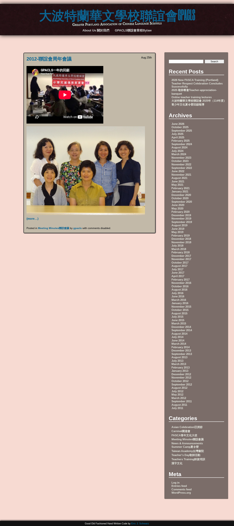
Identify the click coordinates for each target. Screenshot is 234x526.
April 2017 (177, 276)
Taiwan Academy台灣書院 (187, 451)
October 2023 (179, 160)
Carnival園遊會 (180, 431)
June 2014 (177, 340)
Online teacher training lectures (191, 97)
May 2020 (177, 208)
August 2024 (179, 147)
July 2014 (177, 336)
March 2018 (178, 249)
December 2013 (181, 350)
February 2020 (180, 211)
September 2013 (181, 353)
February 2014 (180, 347)
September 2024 (181, 144)
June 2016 (177, 296)
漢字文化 (176, 463)
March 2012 (178, 398)
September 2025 (181, 130)
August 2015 (179, 313)
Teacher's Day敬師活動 (185, 455)
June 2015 (177, 320)
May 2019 (177, 232)
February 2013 (180, 367)
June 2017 (177, 272)
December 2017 (181, 255)
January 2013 (179, 370)
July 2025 (177, 133)
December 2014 (181, 326)
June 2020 (177, 205)
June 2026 (177, 123)
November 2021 (181, 174)
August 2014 (179, 333)
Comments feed (181, 489)
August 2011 (179, 404)
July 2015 (177, 316)
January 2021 (179, 191)
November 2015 (181, 306)
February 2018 (180, 252)
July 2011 (177, 408)
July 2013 (177, 360)
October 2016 (179, 286)
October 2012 (179, 381)
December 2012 (181, 374)
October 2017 (179, 262)
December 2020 (181, 194)
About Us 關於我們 (95, 30)
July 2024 (177, 150)
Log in (175, 482)
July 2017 (177, 269)
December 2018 (181, 238)
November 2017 (181, 259)
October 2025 (179, 127)
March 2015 (178, 323)
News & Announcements (187, 443)
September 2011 (181, 401)
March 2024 (178, 154)
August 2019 (179, 225)
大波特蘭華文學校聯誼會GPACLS (117, 14)
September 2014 (181, 330)
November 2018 (181, 242)
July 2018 (177, 245)
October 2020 (179, 198)
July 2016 (177, 293)
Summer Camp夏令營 (185, 446)
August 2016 (179, 289)
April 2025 (177, 137)
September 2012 (181, 384)
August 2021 (179, 177)
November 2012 (181, 377)
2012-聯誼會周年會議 (49, 58)
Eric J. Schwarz (140, 523)
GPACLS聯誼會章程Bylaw (133, 30)
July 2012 (177, 391)
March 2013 (178, 364)
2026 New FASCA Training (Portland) (194, 80)
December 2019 (181, 215)
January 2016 (179, 303)
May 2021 (177, 184)
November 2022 (181, 164)
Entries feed (179, 485)
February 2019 (180, 235)
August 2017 (179, 265)
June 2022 (177, 171)
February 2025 (180, 140)
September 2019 (181, 222)
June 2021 (177, 181)
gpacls (77, 228)
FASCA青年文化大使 (184, 435)
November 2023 (181, 157)
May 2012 (177, 394)
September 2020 (181, 201)
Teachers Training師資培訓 (188, 459)
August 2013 (179, 357)
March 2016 (178, 299)
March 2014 (178, 343)
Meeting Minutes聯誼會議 (53, 228)
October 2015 (179, 309)
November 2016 (181, 282)
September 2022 (181, 167)
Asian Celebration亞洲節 (187, 427)
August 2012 (179, 387)
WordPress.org (181, 492)
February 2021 (180, 188)
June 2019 (177, 228)
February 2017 (180, 279)
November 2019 (181, 218)
